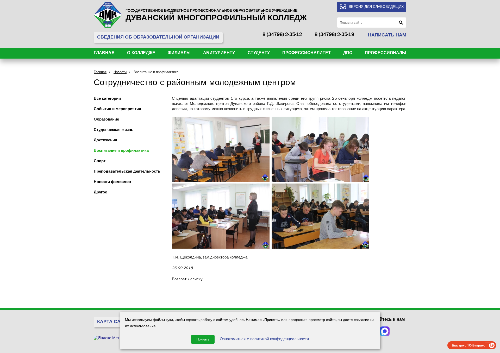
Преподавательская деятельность (127, 172)
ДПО (347, 53)
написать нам (387, 35)
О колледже (141, 53)
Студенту (259, 53)
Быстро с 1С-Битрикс (468, 345)
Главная (104, 53)
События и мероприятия (117, 109)
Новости (120, 72)
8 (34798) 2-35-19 (334, 35)
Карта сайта (113, 322)
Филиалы (179, 53)
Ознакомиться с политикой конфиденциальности (264, 340)
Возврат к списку (187, 280)
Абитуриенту (219, 53)
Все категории (107, 99)
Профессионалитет (306, 53)
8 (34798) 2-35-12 (282, 35)
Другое (100, 193)
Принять (202, 339)
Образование (106, 120)
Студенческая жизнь (113, 130)
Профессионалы (385, 53)
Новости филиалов (112, 182)
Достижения (105, 141)
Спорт (99, 161)
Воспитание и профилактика (156, 72)
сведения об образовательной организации (158, 37)
